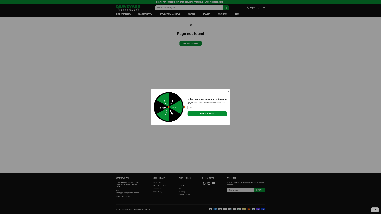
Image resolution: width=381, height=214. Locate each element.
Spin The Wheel (207, 114)
